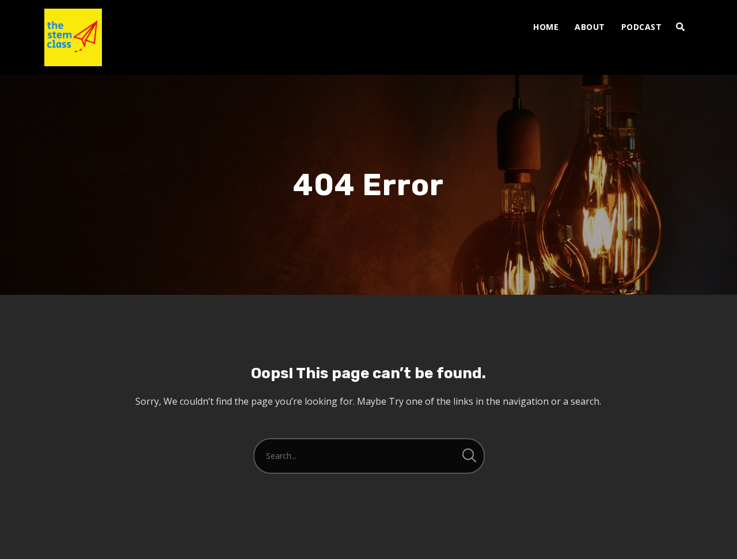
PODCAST (641, 26)
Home (546, 26)
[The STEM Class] (73, 37)
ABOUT (590, 26)
